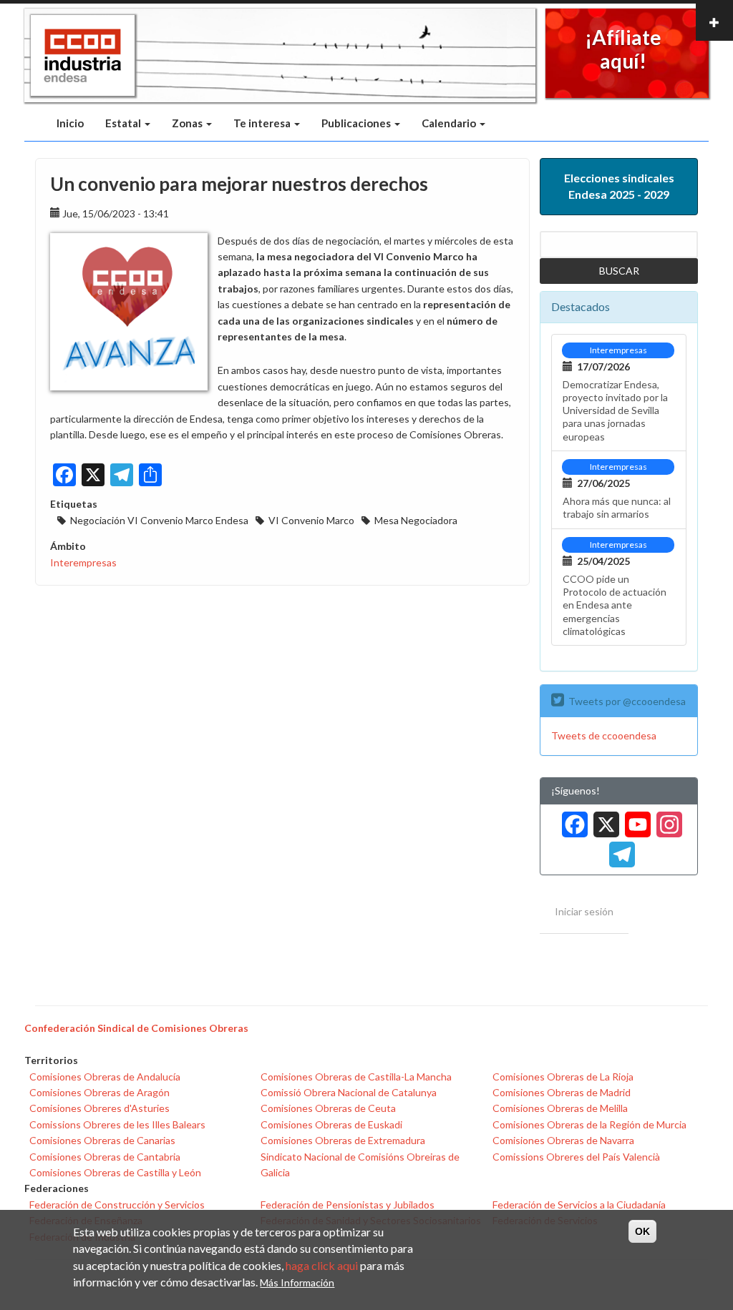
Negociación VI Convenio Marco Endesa (159, 520)
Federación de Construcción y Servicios (117, 1204)
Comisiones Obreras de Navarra (563, 1140)
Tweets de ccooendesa (603, 735)
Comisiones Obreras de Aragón (99, 1092)
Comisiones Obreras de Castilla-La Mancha (356, 1076)
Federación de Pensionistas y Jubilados (348, 1204)
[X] (603, 819)
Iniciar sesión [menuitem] (584, 911)
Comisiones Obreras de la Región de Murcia (589, 1124)
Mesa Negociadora (415, 520)
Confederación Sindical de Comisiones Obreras (136, 1028)
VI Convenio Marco (311, 520)
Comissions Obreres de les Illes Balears (117, 1124)
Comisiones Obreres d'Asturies (99, 1108)
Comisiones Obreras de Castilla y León (115, 1172)
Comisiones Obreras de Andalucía (104, 1076)
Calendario (450, 123)
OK (642, 1231)
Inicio (70, 123)
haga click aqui (322, 1265)
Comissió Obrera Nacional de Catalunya (349, 1092)
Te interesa (263, 123)
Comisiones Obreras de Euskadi (331, 1124)
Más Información (297, 1282)
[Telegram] (619, 850)
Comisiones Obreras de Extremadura (343, 1140)
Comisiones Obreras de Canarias (102, 1140)
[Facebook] (572, 819)
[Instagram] (666, 819)
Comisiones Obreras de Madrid (561, 1092)
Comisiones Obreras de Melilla (560, 1108)
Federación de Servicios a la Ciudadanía (579, 1204)
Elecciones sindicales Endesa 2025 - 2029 (619, 186)
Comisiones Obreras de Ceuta (328, 1108)
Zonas (188, 123)
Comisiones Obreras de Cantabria (104, 1157)
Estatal (124, 123)
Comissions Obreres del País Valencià (576, 1157)
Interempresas (83, 562)
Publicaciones (357, 123)
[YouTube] (635, 819)
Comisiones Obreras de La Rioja (563, 1076)
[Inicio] (83, 56)
